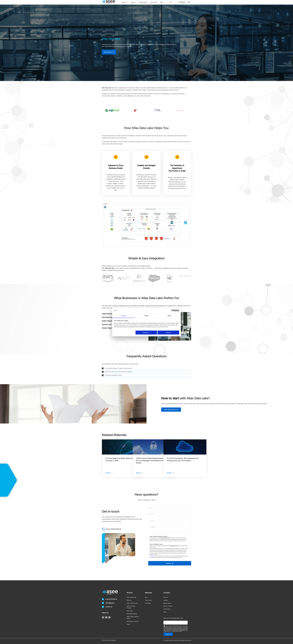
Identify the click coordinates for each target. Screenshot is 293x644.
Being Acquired (143, 2)
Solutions (124, 2)
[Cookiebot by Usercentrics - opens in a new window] (172, 310)
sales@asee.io (160, 557)
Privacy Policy (182, 630)
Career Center (153, 2)
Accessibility (113, 640)
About (161, 2)
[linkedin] (109, 617)
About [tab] (169, 315)
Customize (145, 332)
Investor (133, 2)
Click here (151, 556)
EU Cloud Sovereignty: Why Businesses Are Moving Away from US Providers (182, 459)
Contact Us (182, 2)
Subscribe (168, 634)
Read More (107, 472)
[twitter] (103, 617)
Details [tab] (146, 315)
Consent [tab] (123, 315)
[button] (188, 2)
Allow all (168, 332)
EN (170, 2)
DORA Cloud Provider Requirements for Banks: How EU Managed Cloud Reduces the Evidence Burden (153, 460)
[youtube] (106, 617)
